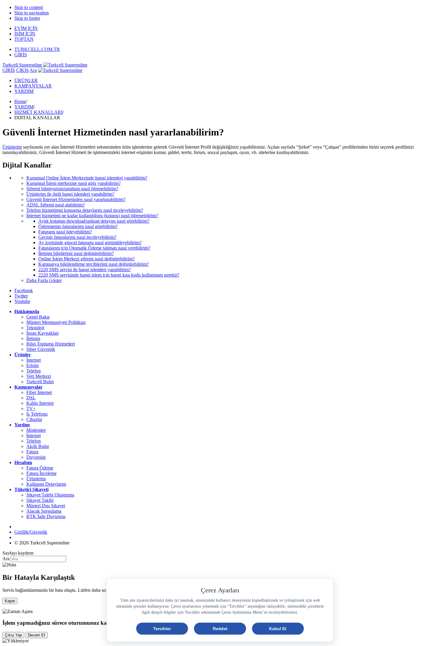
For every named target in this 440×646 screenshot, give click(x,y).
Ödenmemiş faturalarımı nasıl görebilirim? (78, 226)
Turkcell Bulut (40, 381)
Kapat (10, 601)
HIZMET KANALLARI (38, 112)
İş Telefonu (37, 413)
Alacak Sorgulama (43, 511)
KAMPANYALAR (33, 85)
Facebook (23, 290)
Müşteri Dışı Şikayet (45, 505)
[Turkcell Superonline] (60, 70)
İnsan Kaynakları (42, 333)
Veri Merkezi (38, 376)
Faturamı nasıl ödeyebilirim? (65, 231)
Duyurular (36, 457)
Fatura (32, 451)
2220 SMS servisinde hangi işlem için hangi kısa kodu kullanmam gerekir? (108, 274)
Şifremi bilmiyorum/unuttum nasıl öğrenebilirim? (72, 188)
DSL (31, 397)
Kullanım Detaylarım (46, 484)
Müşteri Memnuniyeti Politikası (56, 322)
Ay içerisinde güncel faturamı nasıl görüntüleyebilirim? (90, 242)
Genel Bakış (38, 316)
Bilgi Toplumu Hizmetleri (50, 343)
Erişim (32, 365)
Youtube (22, 301)
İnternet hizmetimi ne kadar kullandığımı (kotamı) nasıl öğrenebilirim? (92, 215)
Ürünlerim (36, 478)
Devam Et (36, 635)
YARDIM (24, 91)
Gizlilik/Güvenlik (30, 532)
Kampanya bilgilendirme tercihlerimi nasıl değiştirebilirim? (93, 264)
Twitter (21, 295)
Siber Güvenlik (40, 349)
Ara (33, 70)
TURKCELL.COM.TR (37, 49)
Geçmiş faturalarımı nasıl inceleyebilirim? (77, 237)
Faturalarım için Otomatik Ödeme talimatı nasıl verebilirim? (94, 247)
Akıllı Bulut (37, 446)
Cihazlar (34, 419)
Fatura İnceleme (41, 473)
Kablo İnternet (40, 403)
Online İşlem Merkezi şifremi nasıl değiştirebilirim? (86, 258)
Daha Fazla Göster (44, 280)
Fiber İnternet (39, 392)
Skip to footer (27, 18)
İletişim (33, 338)
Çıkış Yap (13, 635)
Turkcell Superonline (22, 64)
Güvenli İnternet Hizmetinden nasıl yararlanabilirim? (75, 199)
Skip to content (28, 7)
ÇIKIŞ (22, 70)
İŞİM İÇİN (24, 33)
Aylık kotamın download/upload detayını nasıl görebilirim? (93, 221)
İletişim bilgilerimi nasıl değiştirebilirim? (76, 253)
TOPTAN (24, 39)
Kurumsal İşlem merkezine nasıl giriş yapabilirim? (73, 183)
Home (20, 101)
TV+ (31, 408)
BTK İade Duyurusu (46, 516)
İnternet (33, 360)
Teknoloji (35, 327)
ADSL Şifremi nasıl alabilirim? (55, 204)
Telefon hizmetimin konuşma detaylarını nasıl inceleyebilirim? (84, 210)
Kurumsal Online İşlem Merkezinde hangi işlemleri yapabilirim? (86, 177)
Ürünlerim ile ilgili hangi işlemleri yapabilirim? (70, 194)
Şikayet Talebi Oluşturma (50, 494)
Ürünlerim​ (12, 147)
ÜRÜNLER (26, 80)
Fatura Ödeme (39, 467)
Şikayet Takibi (40, 500)
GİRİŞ (20, 54)
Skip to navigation (31, 12)
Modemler (36, 430)
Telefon (33, 370)
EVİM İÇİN (26, 28)
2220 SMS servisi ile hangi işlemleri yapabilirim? (84, 269)
